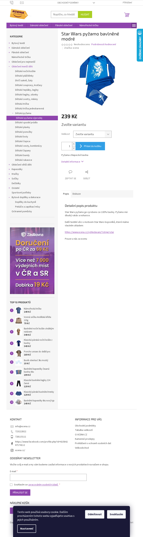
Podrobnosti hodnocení (103, 44)
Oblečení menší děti (22, 66)
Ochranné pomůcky (22, 211)
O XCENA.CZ (81, 434)
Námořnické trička (21, 57)
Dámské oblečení (21, 48)
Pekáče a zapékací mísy (27, 207)
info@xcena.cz (22, 426)
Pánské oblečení (20, 52)
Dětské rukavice (23, 160)
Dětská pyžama (23, 113)
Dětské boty (21, 136)
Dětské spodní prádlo (26, 122)
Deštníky (16, 183)
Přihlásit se (20, 492)
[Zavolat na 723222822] (15, 2)
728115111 (20, 436)
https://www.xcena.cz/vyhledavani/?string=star (89, 232)
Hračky (15, 174)
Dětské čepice (22, 141)
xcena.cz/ (20, 450)
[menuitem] (16, 25)
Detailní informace (70, 162)
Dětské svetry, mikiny (26, 99)
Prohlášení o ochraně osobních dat (93, 443)
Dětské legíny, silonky (26, 94)
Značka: (71, 48)
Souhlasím (116, 514)
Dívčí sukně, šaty (24, 80)
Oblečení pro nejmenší (23, 62)
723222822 (20, 431)
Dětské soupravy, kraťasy (28, 85)
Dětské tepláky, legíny (27, 90)
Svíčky (15, 178)
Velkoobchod (82, 448)
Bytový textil (18, 43)
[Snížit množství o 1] (74, 148)
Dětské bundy (22, 155)
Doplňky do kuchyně (25, 202)
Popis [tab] (66, 194)
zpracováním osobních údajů (43, 484)
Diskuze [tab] (77, 194)
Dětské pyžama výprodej (29, 118)
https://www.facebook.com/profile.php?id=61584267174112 (41, 443)
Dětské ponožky (23, 132)
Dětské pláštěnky (24, 76)
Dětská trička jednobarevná (29, 108)
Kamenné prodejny (85, 439)
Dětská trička (22, 104)
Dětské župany (23, 150)
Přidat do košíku (92, 146)
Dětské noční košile (25, 71)
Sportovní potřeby (21, 192)
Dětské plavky (22, 127)
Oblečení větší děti (22, 165)
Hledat (85, 14)
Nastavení (26, 529)
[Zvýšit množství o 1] (74, 144)
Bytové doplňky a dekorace (26, 197)
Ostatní (15, 188)
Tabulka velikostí (84, 430)
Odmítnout (95, 514)
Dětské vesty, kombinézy (28, 146)
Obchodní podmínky (68, 2)
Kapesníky (17, 169)
